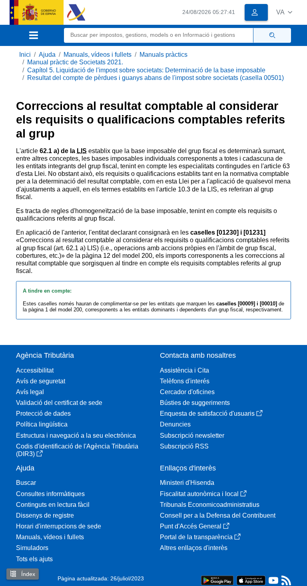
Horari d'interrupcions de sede (58, 526)
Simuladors (32, 547)
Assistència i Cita (184, 370)
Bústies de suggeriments (195, 402)
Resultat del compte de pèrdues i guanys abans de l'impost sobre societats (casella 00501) (155, 77)
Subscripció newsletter (192, 435)
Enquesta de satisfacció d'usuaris (207, 413)
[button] (284, 12)
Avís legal (30, 392)
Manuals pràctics (163, 54)
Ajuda (47, 54)
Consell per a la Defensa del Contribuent (217, 515)
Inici (25, 54)
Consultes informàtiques (50, 493)
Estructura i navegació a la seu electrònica (76, 435)
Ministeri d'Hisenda (187, 482)
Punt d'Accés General (190, 526)
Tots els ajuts (34, 559)
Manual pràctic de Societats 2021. (75, 62)
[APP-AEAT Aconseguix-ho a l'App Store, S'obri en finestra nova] (251, 579)
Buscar (26, 482)
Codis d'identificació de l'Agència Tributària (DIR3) (77, 450)
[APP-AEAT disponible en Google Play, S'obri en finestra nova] (217, 579)
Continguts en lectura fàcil (53, 504)
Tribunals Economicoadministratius (209, 504)
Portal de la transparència (196, 537)
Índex (27, 574)
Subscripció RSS (184, 446)
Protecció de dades (43, 413)
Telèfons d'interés (184, 381)
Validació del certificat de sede (59, 402)
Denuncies (175, 424)
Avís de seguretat (40, 381)
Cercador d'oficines (187, 392)
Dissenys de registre (45, 515)
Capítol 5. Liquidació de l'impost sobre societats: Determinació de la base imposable (146, 70)
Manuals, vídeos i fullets (98, 54)
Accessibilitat (35, 370)
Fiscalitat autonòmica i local (199, 493)
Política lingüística (42, 424)
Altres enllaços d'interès (193, 547)
